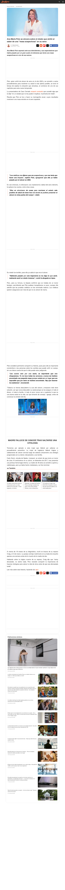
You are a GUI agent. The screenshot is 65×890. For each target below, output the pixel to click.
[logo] (5, 2)
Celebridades (19, 6)
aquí (36, 569)
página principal (10, 6)
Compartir (55, 45)
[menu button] (63, 2)
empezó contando (37, 91)
